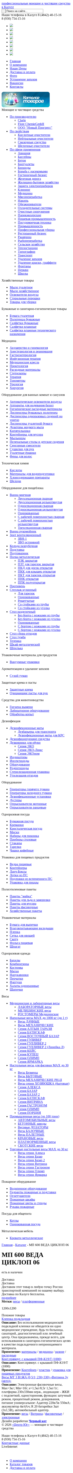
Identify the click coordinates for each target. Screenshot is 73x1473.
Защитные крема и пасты (19, 682)
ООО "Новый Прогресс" (35, 127)
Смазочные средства (32, 142)
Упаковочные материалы (19, 917)
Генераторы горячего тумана (29, 789)
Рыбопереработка (30, 240)
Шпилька (16, 648)
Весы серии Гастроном (34, 1167)
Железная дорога (29, 178)
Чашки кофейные (22, 850)
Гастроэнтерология (23, 355)
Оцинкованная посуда (25, 1224)
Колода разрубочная (24, 546)
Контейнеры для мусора (26, 434)
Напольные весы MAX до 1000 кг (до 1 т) (39, 1018)
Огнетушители (20, 1196)
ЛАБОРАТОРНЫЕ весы (35, 1007)
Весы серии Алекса (31, 1153)
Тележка (15, 641)
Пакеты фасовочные (24, 907)
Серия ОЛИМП (28, 1058)
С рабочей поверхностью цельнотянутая (35, 522)
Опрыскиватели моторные (28, 804)
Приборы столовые (23, 839)
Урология (16, 384)
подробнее (9, 1297)
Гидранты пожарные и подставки (33, 1192)
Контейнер (28, 1370)
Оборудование (20, 764)
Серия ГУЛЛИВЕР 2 (32, 1043)
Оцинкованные (28, 513)
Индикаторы (18, 757)
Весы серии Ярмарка (32, 1174)
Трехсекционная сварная (35, 527)
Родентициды (19, 768)
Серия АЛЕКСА (29, 1087)
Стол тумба (18, 637)
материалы (28, 1351)
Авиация (24, 153)
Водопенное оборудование (28, 1188)
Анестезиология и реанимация (31, 351)
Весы (5, 996)
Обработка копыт (22, 714)
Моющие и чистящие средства (23, 109)
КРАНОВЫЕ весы (30, 1138)
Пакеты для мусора (23, 903)
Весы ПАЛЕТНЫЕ (31, 1134)
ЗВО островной (29, 542)
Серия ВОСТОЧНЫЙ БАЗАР (38, 1036)
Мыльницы (18, 438)
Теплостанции (28, 248)
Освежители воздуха (24, 294)
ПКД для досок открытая (35, 568)
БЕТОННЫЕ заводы (32, 1123)
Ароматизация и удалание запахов (25, 669)
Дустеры (16, 800)
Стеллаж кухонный (23, 589)
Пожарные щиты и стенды (28, 1203)
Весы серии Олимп (31, 1171)
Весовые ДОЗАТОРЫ (33, 1127)
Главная (15, 61)
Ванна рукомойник (23, 531)
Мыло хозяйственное (24, 291)
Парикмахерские (29, 215)
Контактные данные (16, 1443)
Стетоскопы (18, 373)
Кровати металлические (26, 1238)
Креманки (17, 825)
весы (16, 1301)
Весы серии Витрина (32, 1164)
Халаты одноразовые (24, 986)
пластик (44, 1370)
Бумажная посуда (22, 821)
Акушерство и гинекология (29, 347)
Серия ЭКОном (29, 753)
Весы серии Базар (30, 1156)
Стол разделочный (22, 611)
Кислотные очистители (34, 135)
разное (59, 1351)
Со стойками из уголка (34, 608)
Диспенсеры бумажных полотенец (34, 412)
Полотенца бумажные (25, 319)
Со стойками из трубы (33, 604)
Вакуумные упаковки (25, 662)
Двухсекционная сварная (35, 498)
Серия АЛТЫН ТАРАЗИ (35, 1029)
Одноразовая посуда (16, 814)
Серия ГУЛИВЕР (30, 1039)
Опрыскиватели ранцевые (28, 807)
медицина (46, 1351)
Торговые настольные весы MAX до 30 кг (39, 1149)
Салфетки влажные (23, 326)
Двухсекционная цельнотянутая (40, 502)
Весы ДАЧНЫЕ (29, 1021)
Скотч (14, 939)
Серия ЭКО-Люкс (30, 750)
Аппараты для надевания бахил (32, 405)
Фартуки (16, 982)
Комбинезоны (19, 964)
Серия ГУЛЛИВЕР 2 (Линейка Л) (41, 1047)
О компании (18, 64)
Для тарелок (26, 593)
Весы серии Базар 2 (31, 1160)
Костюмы (16, 967)
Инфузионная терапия (25, 358)
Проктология (19, 366)
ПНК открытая (28, 579)
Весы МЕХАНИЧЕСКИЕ (36, 1025)
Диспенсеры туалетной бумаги (31, 423)
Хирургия (17, 388)
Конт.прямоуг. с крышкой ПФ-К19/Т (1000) (31, 1359)
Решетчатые (26, 600)
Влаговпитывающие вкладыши (31, 928)
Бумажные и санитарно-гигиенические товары (34, 309)
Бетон (22, 160)
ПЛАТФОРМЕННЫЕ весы (37, 1142)
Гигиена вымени (21, 707)
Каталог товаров (21, 1464)
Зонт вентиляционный (25, 535)
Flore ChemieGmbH (31, 124)
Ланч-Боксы (18, 871)
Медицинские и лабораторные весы (35, 1003)
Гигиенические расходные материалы (36, 409)
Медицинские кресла (24, 362)
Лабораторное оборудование (29, 710)
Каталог (20, 1245)
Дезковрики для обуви (25, 742)
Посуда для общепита (16, 1213)
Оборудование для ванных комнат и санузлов (33, 394)
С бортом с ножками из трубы (39, 626)
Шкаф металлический (25, 644)
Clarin (22, 120)
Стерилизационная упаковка (29, 771)
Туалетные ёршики (23, 452)
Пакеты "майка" (21, 896)
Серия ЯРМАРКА (30, 1061)
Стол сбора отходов (23, 633)
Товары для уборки (23, 302)
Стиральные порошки (25, 298)
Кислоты (16, 470)
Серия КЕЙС (27, 1050)
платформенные (33, 1301)
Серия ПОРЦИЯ (29, 1112)
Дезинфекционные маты (27, 728)
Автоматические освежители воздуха (36, 401)
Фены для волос (21, 456)
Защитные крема (21, 689)
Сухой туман (19, 675)
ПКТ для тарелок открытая (36, 575)
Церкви (23, 270)
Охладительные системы (35, 208)
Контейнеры (18, 868)
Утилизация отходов (24, 775)
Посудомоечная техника (34, 222)
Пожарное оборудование (19, 1181)
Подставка (17, 549)
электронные (11, 1417)
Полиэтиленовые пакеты (19, 889)
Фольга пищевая (21, 943)
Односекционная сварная (35, 506)
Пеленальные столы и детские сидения (37, 442)
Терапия (15, 377)
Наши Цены (18, 68)
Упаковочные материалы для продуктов (29, 655)
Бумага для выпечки (24, 924)
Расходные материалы (25, 369)
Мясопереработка (30, 197)
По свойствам (19, 131)
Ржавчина (24, 237)
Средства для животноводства (23, 700)
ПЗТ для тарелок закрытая (36, 564)
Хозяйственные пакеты (26, 911)
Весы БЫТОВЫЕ (30, 1076)
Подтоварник (19, 553)
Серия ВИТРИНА (30, 1101)
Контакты (16, 86)
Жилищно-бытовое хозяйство (38, 182)
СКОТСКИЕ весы (30, 1145)
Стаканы (16, 843)
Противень (17, 586)
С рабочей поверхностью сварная (41, 516)
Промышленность (30, 226)
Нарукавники (19, 975)
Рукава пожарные (22, 1206)
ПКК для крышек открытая (37, 571)
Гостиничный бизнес (32, 175)
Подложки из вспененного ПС (31, 879)
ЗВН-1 (22, 538)
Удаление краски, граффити (37, 262)
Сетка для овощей (22, 935)
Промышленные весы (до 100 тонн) (34, 1116)
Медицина (25, 193)
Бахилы (15, 960)
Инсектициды (19, 761)
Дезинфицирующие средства (30, 739)
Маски (14, 971)
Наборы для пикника (24, 836)
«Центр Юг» (21, 1424)
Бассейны (24, 157)
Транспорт (25, 255)
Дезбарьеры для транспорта (37, 731)
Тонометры (17, 380)
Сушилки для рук (22, 449)
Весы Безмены (28, 1072)
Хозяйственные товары (18, 280)
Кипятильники (20, 431)
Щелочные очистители (34, 146)
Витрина (37, 1413)
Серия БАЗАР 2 (29, 1094)
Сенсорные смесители (25, 445)
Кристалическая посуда (26, 828)
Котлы (14, 1220)
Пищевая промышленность (37, 219)
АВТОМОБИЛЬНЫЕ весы (36, 1120)
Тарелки (15, 846)
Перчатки (16, 978)
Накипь (23, 200)
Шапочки (16, 989)
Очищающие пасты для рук (29, 693)
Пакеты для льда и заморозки (30, 900)
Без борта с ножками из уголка (39, 619)
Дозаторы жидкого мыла (27, 427)
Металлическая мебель (17, 1231)
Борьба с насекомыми (33, 171)
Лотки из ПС (19, 875)
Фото (13, 75)
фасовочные (53, 1413)
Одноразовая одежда (16, 953)
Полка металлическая (25, 557)
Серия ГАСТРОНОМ (32, 1105)
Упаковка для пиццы (24, 882)
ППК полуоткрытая (31, 582)
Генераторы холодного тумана (31, 793)
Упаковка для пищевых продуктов (25, 857)
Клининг (24, 189)
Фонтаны (24, 266)
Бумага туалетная (22, 315)
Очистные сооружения (33, 211)
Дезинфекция (11, 721)
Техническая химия (15, 463)
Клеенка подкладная (16, 1319)
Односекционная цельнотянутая (40, 509)
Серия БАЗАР (27, 1091)
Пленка (15, 932)
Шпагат (15, 946)
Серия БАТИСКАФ (31, 1032)
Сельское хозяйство (31, 244)
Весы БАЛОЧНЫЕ (31, 1131)
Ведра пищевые (21, 864)
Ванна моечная (20, 495)
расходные (9, 1355)
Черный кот (38, 1421)
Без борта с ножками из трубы (39, 615)
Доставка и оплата (22, 72)
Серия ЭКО (26, 746)
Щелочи (15, 481)
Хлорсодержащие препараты (30, 477)
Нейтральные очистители (35, 138)
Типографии (26, 251)
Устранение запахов (23, 79)
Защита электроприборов (35, 186)
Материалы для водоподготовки (32, 474)
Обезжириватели (29, 204)
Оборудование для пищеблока (22, 488)
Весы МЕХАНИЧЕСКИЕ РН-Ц (40, 1080)
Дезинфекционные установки (30, 796)
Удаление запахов (30, 259)
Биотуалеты (26, 164)
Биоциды (24, 167)
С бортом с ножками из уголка (39, 630)
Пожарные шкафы (22, 1199)
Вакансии (16, 83)
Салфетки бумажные (24, 323)
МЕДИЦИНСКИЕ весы (34, 1010)
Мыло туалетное (21, 287)
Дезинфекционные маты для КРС (41, 735)
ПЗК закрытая (27, 560)
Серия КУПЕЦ (28, 1054)
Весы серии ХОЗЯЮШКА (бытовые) (43, 1083)
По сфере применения (25, 149)
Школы (23, 273)
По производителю (23, 116)
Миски (14, 832)
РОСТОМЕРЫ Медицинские (38, 1014)
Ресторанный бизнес (32, 233)
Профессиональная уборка (36, 229)
